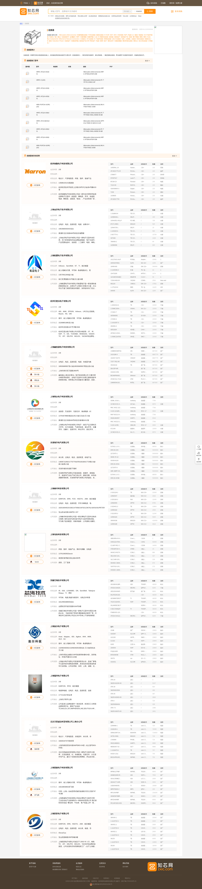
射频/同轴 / (90, 37)
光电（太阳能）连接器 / (129, 39)
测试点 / (136, 41)
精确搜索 (139, 11)
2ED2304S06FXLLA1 (116, 591)
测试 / (145, 37)
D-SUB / (107, 35)
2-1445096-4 (115, 270)
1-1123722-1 (115, 821)
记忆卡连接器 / (117, 39)
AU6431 (113, 662)
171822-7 (114, 312)
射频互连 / (148, 39)
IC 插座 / (50, 41)
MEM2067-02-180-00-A (116, 747)
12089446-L (114, 217)
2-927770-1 (114, 234)
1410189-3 (114, 354)
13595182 (114, 510)
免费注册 (179, 3)
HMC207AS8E (59, 16)
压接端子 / (68, 41)
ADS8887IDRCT (116, 598)
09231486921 (115, 743)
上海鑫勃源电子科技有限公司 (62, 347)
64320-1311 (114, 754)
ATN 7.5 (113, 708)
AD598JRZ (114, 315)
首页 (21, 23)
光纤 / (112, 35)
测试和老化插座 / (128, 41)
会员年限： (54, 169)
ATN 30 (113, 687)
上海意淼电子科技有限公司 (61, 768)
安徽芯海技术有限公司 (59, 580)
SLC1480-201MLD (116, 559)
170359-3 (114, 319)
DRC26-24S (114, 450)
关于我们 (74, 878)
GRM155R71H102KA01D (116, 733)
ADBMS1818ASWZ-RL (62, 18)
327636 (113, 238)
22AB (112, 630)
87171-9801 (114, 224)
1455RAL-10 (115, 167)
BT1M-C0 (114, 181)
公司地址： (54, 187)
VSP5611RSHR (116, 16)
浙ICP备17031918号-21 (128, 881)
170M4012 (133, 16)
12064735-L (114, 227)
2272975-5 (114, 467)
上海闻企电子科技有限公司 (61, 397)
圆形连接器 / (100, 35)
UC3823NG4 (93, 16)
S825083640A (115, 704)
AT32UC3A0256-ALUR (116, 588)
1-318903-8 (114, 213)
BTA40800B (114, 655)
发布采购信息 (56, 866)
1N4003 (113, 648)
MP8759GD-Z (115, 789)
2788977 (113, 174)
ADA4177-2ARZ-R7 (116, 782)
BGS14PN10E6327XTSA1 (116, 757)
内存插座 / (121, 35)
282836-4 (114, 326)
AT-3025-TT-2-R (116, 171)
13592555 (114, 503)
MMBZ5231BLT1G (104, 16)
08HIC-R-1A (114, 457)
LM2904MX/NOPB (116, 785)
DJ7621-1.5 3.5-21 (116, 446)
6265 (112, 644)
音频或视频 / (119, 41)
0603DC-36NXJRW (116, 563)
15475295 (114, 273)
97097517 (114, 178)
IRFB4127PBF (115, 771)
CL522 (113, 641)
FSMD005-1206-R (116, 612)
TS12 (139, 16)
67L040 (113, 428)
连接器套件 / (66, 37)
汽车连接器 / (92, 35)
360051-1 (114, 824)
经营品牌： (54, 174)
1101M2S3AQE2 (116, 277)
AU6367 (113, 634)
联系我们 (106, 878)
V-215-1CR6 (115, 425)
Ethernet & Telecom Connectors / (69, 39)
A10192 (113, 637)
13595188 (114, 524)
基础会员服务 (80, 869)
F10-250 (125, 16)
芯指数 (163, 3)
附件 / (78, 37)
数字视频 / (136, 37)
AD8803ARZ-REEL (116, 775)
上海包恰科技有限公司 (59, 534)
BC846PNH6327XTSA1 (116, 375)
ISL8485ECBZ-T (116, 605)
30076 (113, 658)
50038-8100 (114, 460)
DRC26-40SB (115, 478)
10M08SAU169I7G (116, 382)
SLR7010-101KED (116, 566)
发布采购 (153, 3)
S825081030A (115, 690)
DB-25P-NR (114, 368)
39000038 (114, 520)
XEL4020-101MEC (116, 556)
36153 (113, 838)
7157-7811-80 (115, 361)
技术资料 (125, 866)
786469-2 (114, 241)
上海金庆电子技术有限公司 (61, 210)
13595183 (114, 517)
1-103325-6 (114, 231)
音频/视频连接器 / (82, 35)
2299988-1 (114, 726)
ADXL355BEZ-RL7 (116, 778)
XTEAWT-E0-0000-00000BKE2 (116, 549)
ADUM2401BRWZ (116, 584)
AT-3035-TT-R (115, 199)
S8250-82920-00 (116, 697)
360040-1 (114, 817)
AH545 (113, 291)
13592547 (114, 496)
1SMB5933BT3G (116, 351)
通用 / (102, 41)
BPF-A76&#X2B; (71, 16)
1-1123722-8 (115, 849)
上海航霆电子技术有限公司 (61, 255)
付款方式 (96, 878)
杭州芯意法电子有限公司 (60, 301)
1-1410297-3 (115, 322)
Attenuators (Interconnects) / (68, 35)
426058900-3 (115, 188)
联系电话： (54, 183)
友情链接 (117, 878)
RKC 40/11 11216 (116, 407)
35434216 (114, 365)
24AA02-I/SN (115, 372)
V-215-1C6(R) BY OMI (116, 411)
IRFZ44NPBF (115, 800)
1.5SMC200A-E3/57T (116, 308)
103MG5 (113, 196)
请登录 (171, 3)
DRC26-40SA (115, 464)
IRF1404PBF (115, 792)
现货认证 (78, 866)
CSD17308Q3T (115, 609)
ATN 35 (113, 694)
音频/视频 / (83, 37)
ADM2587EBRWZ (116, 796)
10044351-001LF (116, 220)
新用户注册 (32, 866)
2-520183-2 (114, 499)
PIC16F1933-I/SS (116, 803)
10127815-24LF (116, 259)
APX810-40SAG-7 (116, 333)
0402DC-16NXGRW (116, 570)
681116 (113, 284)
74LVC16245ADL (116, 602)
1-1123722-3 (115, 835)
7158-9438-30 (115, 280)
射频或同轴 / (75, 41)
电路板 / (141, 35)
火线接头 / (83, 39)
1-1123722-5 (115, 842)
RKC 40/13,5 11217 (116, 421)
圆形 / (137, 35)
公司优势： (54, 194)
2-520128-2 (114, 492)
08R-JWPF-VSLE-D (116, 471)
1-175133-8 (114, 287)
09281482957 (115, 418)
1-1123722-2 (115, 828)
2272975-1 (114, 453)
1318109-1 (114, 729)
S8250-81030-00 (116, 683)
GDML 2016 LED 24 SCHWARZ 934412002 (116, 400)
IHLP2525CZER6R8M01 (116, 595)
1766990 (113, 740)
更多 (146, 61)
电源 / (98, 41)
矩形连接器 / (141, 39)
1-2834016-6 (115, 305)
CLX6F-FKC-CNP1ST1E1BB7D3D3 (116, 545)
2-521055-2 (114, 513)
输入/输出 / (58, 37)
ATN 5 (112, 701)
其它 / (116, 35)
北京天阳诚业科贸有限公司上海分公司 (66, 722)
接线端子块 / (125, 37)
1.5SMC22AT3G (116, 336)
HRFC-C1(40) (40, 80)
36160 (113, 845)
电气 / (126, 35)
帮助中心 (127, 878)
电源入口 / (131, 35)
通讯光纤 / (111, 41)
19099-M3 (114, 266)
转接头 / (52, 37)
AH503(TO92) (115, 263)
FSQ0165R (114, 651)
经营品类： (54, 178)
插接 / (131, 37)
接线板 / (111, 37)
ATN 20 (113, 680)
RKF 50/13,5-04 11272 (116, 414)
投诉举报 (102, 866)
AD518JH (114, 329)
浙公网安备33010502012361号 (102, 884)
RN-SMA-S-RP (82, 16)
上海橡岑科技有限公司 (59, 488)
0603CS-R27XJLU (116, 552)
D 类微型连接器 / (103, 37)
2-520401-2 (114, 506)
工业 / (96, 37)
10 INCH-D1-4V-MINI (116, 404)
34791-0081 (114, 736)
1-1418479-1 (115, 750)
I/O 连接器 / (90, 39)
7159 (112, 192)
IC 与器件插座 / (99, 39)
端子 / (106, 41)
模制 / (142, 37)
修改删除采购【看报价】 (60, 869)
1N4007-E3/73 (115, 358)
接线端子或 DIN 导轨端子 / (87, 41)
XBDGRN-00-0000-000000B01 (116, 538)
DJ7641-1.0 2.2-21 (116, 474)
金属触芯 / (73, 37)
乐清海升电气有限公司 (59, 443)
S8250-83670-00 (116, 711)
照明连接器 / (108, 39)
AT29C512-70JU (116, 379)
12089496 (114, 245)
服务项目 (85, 878)
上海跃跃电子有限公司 (59, 814)
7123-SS (113, 185)
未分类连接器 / (143, 41)
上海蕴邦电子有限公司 (59, 676)
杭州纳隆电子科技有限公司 (61, 164)
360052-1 (114, 831)
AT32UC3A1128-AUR (116, 616)
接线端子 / (117, 37)
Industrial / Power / (59, 41)
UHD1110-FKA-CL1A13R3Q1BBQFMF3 (116, 542)
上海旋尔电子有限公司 (59, 626)
